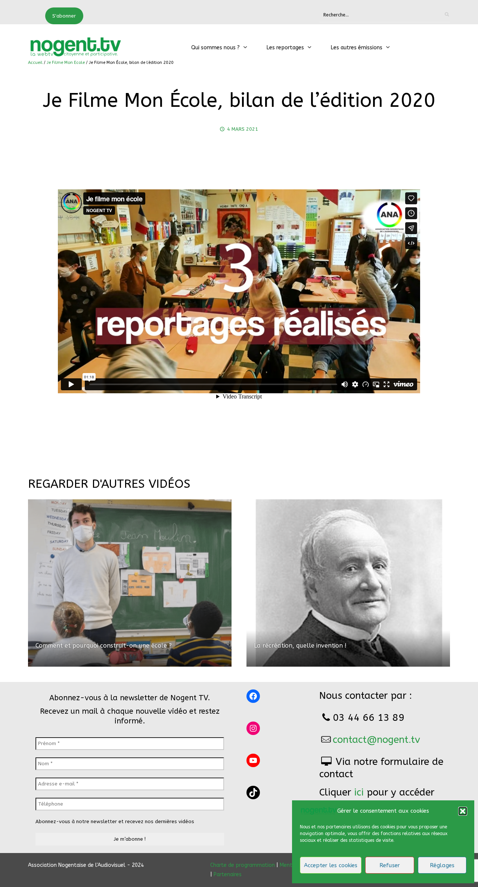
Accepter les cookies (330, 865)
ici (359, 792)
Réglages (442, 865)
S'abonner (64, 16)
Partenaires (228, 874)
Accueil (35, 62)
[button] (462, 811)
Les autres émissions (356, 47)
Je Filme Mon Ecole (66, 62)
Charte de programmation (242, 865)
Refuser (389, 865)
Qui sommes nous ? (215, 47)
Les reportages (285, 47)
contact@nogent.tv (376, 739)
